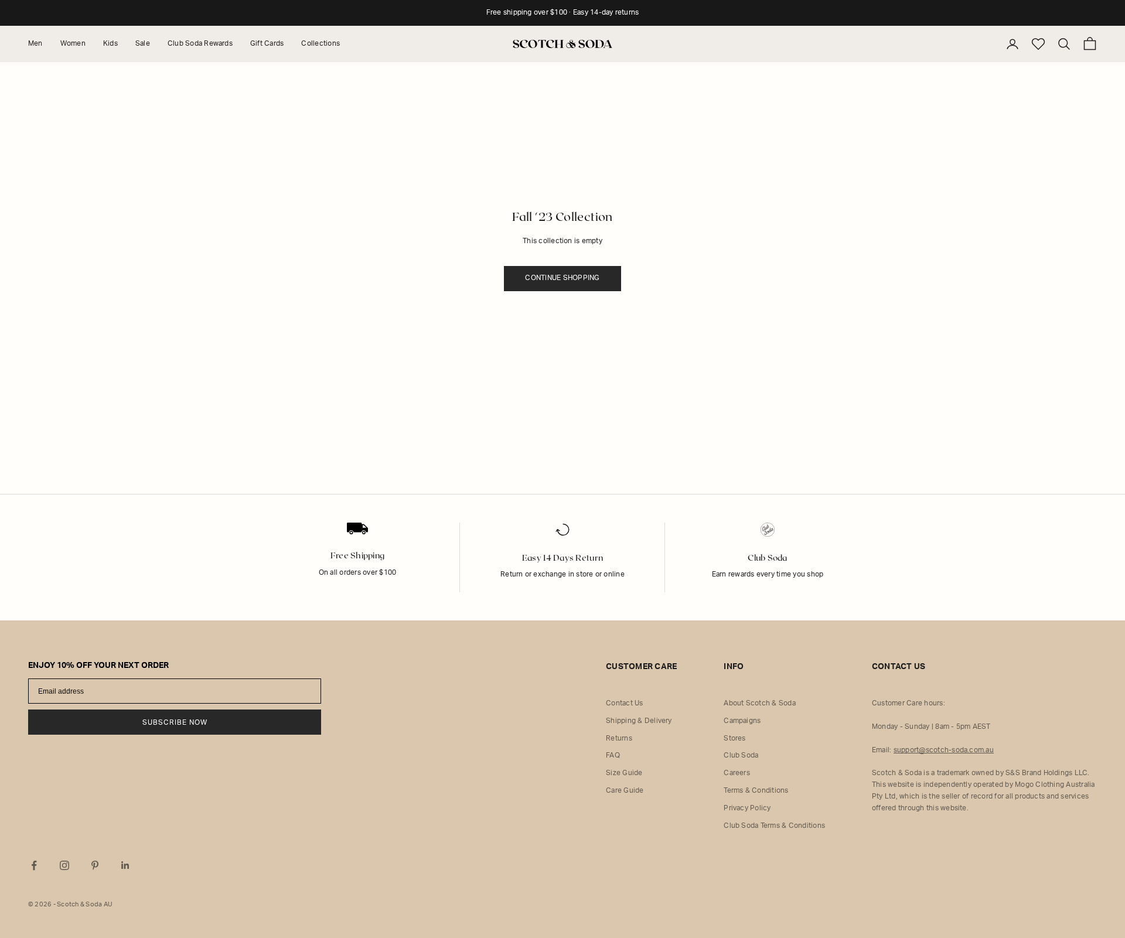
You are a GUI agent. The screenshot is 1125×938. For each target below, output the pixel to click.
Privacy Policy (747, 807)
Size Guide (624, 772)
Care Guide (624, 790)
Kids (110, 43)
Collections (320, 43)
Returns (619, 738)
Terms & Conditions (756, 790)
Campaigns (742, 720)
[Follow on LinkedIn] (125, 865)
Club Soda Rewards (200, 43)
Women (73, 43)
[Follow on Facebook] (34, 865)
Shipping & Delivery (639, 720)
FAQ (613, 755)
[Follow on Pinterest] (95, 865)
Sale (142, 43)
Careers (737, 772)
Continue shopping (562, 277)
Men (35, 43)
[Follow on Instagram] (64, 865)
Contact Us (624, 703)
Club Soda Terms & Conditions (774, 825)
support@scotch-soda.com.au (944, 749)
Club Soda (741, 755)
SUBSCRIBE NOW (174, 722)
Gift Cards (267, 43)
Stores (734, 738)
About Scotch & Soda (760, 703)
